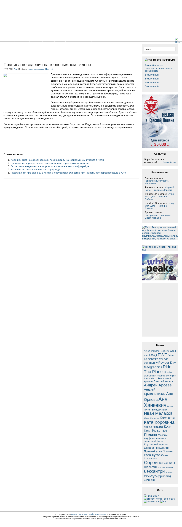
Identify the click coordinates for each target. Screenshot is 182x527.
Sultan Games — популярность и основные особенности (159, 68)
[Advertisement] (68, 52)
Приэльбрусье (153, 451)
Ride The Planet (157, 369)
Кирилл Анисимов (153, 426)
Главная (7, 39)
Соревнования (159, 462)
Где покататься (114, 39)
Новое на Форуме (164, 59)
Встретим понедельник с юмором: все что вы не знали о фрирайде (50, 166)
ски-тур (150, 476)
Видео (71, 39)
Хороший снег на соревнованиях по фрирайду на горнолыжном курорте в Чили (57, 159)
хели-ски (149, 479)
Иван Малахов (158, 413)
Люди (97, 39)
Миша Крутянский (153, 443)
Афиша (85, 39)
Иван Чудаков (151, 418)
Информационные (36, 69)
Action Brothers (151, 351)
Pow (16, 69)
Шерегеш (150, 467)
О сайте (133, 39)
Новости (22, 39)
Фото (60, 39)
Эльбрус (161, 467)
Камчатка (167, 418)
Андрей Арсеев (158, 385)
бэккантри (154, 471)
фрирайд (164, 476)
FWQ (153, 355)
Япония (169, 467)
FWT (162, 354)
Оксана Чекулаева (156, 448)
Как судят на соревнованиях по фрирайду (35, 169)
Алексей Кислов (163, 381)
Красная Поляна (155, 432)
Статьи (36, 39)
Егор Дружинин (160, 410)
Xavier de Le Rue (153, 378)
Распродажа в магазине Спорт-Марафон (158, 216)
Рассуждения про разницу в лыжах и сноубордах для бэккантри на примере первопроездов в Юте (68, 172)
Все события (169, 162)
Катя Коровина (159, 422)
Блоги (48, 39)
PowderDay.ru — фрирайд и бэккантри (88, 514)
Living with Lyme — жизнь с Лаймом (159, 188)
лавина (169, 472)
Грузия (147, 410)
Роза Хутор (152, 455)
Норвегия (163, 444)
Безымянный (152, 74)
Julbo (170, 355)
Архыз (170, 406)
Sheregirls (171, 375)
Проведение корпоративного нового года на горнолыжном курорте (50, 163)
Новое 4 (49, 69)
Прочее (168, 451)
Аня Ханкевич (155, 402)
